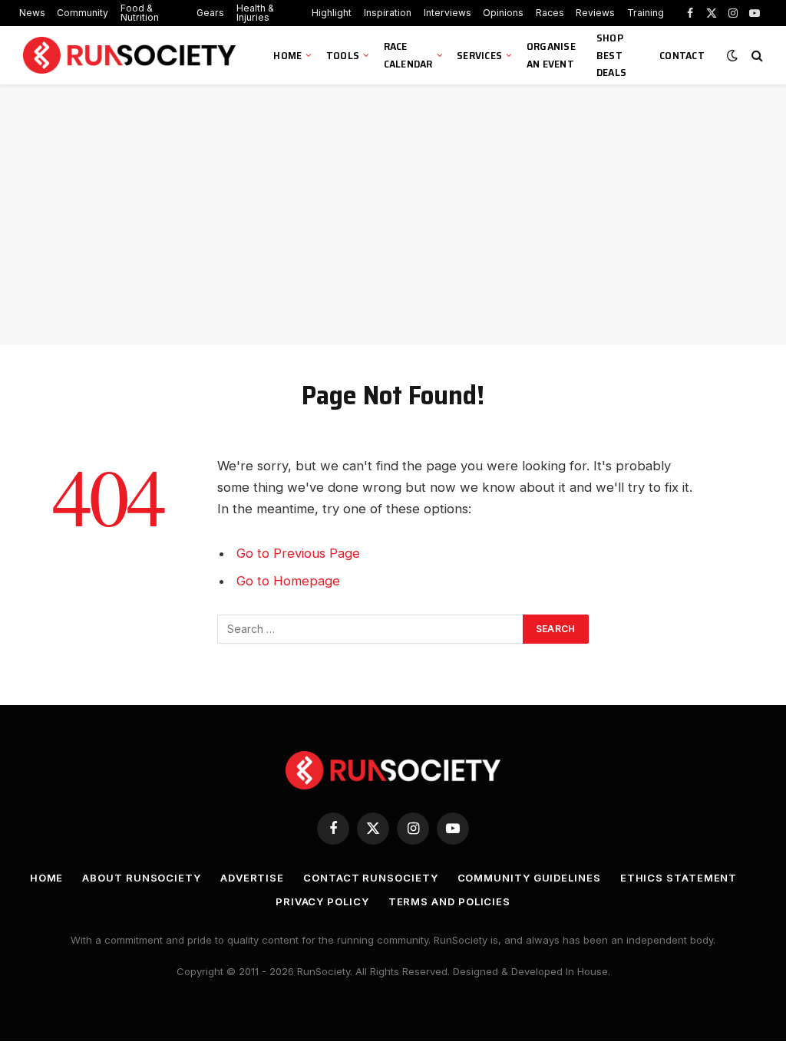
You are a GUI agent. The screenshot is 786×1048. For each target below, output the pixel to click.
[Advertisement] (393, 214)
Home (287, 55)
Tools (342, 55)
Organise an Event (551, 55)
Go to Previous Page (298, 553)
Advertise (252, 878)
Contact (682, 55)
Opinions (503, 12)
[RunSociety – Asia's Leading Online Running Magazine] (131, 55)
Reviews (595, 12)
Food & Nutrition (140, 12)
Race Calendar (408, 55)
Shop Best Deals (611, 55)
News (32, 12)
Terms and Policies (449, 901)
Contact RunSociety (370, 878)
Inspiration (387, 12)
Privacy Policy (322, 901)
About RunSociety (141, 878)
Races (550, 12)
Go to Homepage (288, 580)
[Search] (755, 55)
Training (645, 12)
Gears (210, 12)
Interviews (447, 12)
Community (82, 12)
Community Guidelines (529, 878)
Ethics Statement (679, 878)
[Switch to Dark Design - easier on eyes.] (732, 55)
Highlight (332, 12)
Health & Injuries (255, 12)
